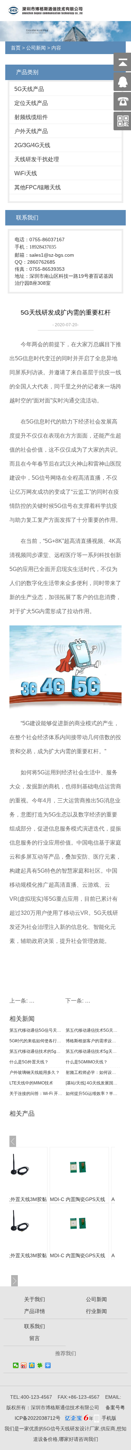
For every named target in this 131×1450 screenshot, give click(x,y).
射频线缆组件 (31, 117)
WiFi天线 (25, 173)
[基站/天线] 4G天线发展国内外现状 (93, 1083)
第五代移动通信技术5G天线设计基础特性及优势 (93, 1030)
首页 (16, 48)
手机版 (109, 1418)
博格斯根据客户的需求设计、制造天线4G (93, 1040)
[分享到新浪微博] (24, 1365)
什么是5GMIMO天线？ (87, 1061)
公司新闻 (36, 48)
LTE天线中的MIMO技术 (31, 1083)
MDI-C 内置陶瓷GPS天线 (60, 1199)
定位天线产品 (31, 103)
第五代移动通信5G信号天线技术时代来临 (36, 1030)
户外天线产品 (31, 131)
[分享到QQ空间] (32, 1365)
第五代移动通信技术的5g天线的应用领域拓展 (36, 1051)
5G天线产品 (29, 89)
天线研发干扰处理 (36, 159)
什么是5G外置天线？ (29, 1061)
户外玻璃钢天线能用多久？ (34, 1072)
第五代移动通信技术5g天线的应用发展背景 (93, 1051)
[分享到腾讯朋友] (40, 1365)
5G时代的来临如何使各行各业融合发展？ (36, 1040)
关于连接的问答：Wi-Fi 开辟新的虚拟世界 (36, 1093)
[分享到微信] (16, 1365)
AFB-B (101, 1199)
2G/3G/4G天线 (32, 145)
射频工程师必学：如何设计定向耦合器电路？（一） (93, 1072)
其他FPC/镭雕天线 (37, 187)
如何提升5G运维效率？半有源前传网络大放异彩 (93, 1093)
